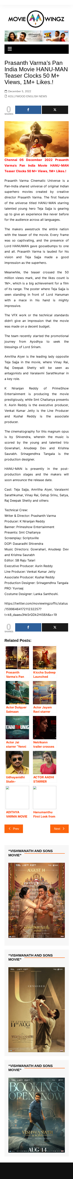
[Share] (28, 110)
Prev (16, 828)
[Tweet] (55, 110)
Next (57, 828)
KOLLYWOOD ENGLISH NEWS (27, 96)
